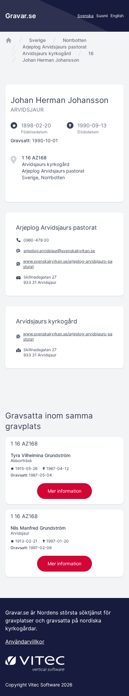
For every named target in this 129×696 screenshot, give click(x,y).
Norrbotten (74, 40)
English (117, 15)
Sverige (37, 40)
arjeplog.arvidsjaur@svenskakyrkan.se (59, 250)
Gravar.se (20, 16)
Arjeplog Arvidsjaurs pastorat (54, 47)
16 (91, 53)
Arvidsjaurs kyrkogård (46, 53)
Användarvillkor (24, 641)
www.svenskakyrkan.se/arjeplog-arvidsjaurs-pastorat (67, 264)
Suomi (102, 15)
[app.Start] (8, 40)
